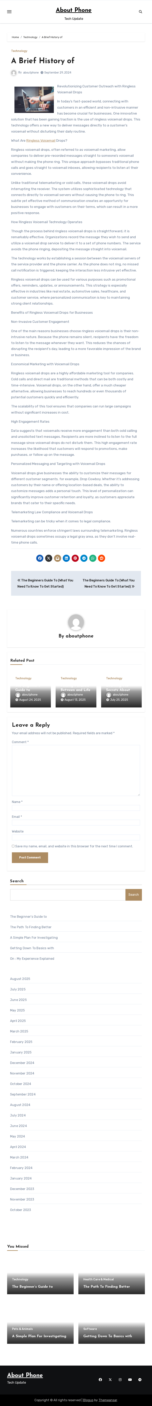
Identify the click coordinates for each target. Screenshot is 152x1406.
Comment (20, 742)
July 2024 (18, 1115)
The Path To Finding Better (30, 927)
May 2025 (17, 1010)
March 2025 (19, 1031)
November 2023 (22, 1199)
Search (17, 881)
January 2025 (20, 1052)
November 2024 (22, 1073)
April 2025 (18, 1021)
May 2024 (17, 1136)
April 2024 (18, 1147)
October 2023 (20, 1210)
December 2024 (22, 1063)
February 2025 (21, 1042)
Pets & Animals (22, 1329)
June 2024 (18, 1126)
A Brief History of (43, 61)
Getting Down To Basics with (32, 948)
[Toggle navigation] (9, 11)
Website (18, 831)
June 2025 (18, 1000)
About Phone (74, 10)
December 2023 (22, 1189)
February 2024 (21, 1168)
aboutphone (31, 72)
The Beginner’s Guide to (28, 917)
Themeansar (108, 1400)
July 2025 (18, 989)
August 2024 (20, 1105)
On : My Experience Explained (32, 959)
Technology (19, 51)
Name (17, 802)
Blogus (88, 1400)
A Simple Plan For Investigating (34, 938)
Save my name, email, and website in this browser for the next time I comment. (74, 846)
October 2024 (20, 1084)
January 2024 (21, 1178)
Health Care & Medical (98, 1279)
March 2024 (19, 1157)
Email (17, 817)
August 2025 (20, 979)
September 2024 (23, 1094)
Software (90, 1329)
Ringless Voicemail (40, 140)
